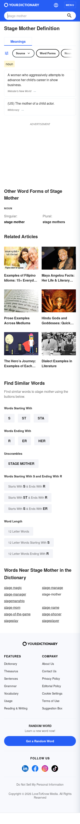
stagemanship (14, 600)
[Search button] (69, 15)
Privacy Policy (51, 678)
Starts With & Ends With (26, 486)
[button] (56, 5)
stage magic (13, 587)
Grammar (10, 686)
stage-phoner (51, 614)
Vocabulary (11, 693)
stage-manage (52, 587)
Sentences (11, 678)
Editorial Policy (51, 686)
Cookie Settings (52, 693)
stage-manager (15, 594)
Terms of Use (50, 701)
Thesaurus (11, 671)
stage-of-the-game (17, 614)
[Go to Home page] (21, 4)
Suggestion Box (52, 708)
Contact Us (49, 671)
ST (24, 418)
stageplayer (50, 620)
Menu (70, 5)
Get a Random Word (40, 741)
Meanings (18, 41)
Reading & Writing (15, 708)
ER (24, 440)
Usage (8, 701)
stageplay (11, 620)
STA (41, 418)
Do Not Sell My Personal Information (40, 784)
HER (42, 440)
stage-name (50, 607)
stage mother (21, 463)
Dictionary (10, 664)
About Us (48, 664)
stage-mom (12, 607)
